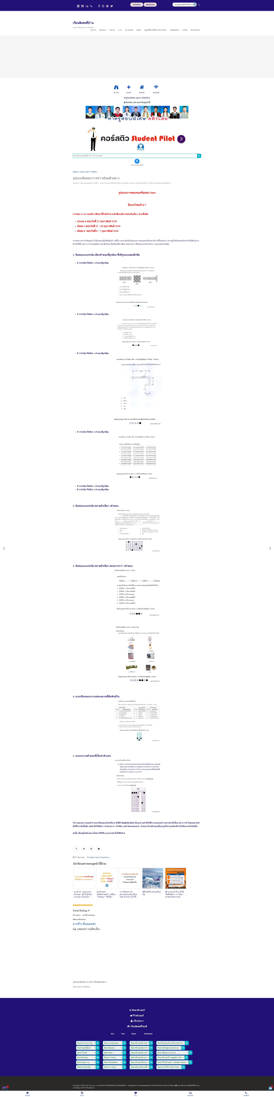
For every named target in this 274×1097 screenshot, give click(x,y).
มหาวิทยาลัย (129, 30)
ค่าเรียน (185, 30)
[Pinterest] (107, 6)
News (134, 1034)
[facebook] (99, 6)
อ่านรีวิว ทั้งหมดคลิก (84, 924)
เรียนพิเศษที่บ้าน (83, 23)
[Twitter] (111, 6)
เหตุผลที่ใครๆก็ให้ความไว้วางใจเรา (155, 30)
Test (123, 1034)
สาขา (120, 30)
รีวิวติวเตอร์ (138, 1015)
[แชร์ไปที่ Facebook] (76, 849)
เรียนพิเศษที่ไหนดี (138, 1026)
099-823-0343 (157, 1085)
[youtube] (82, 6)
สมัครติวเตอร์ (150, 4)
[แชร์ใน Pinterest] (91, 849)
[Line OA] (87, 6)
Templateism (132, 1085)
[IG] (103, 6)
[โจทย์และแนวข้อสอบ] (270, 1088)
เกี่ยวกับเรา (102, 30)
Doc (112, 1034)
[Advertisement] (137, 57)
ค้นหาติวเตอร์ (195, 30)
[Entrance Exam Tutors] (142, 87)
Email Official (169, 1085)
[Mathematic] (128, 87)
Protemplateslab (144, 1085)
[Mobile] (91, 6)
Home (75, 172)
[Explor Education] (116, 87)
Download (148, 1034)
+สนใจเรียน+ (136, 4)
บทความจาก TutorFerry (90, 172)
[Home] (78, 6)
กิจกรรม (112, 30)
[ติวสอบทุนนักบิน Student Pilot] (137, 151)
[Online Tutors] (156, 87)
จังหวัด (138, 30)
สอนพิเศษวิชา (174, 30)
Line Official (181, 1085)
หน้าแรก (93, 30)
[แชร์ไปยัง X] (83, 849)
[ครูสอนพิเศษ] (137, 123)
